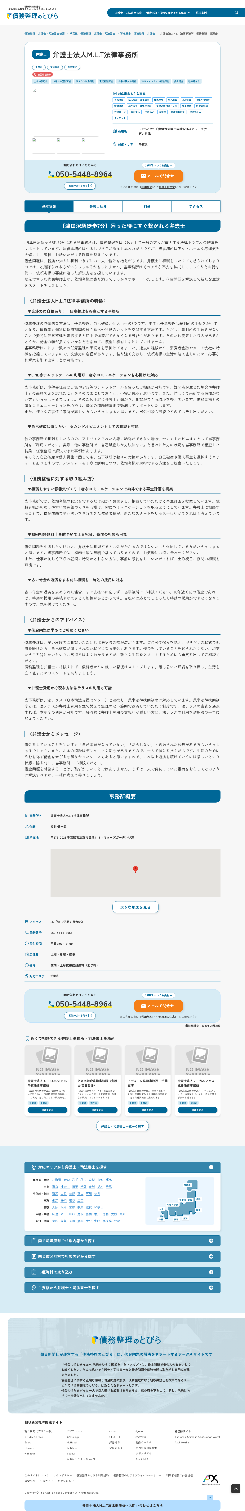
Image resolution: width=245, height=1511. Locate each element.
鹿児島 (107, 1221)
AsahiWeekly (182, 1442)
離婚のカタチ (144, 1442)
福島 (109, 1179)
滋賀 (89, 1207)
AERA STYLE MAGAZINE (81, 1459)
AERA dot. (73, 1448)
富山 (80, 1193)
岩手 (75, 1179)
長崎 (72, 1221)
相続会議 (141, 1437)
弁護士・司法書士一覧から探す (122, 1126)
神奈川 (65, 1186)
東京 (55, 1186)
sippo (112, 1431)
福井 (97, 1193)
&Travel (38, 1437)
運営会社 (29, 1481)
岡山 (63, 1214)
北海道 (56, 1179)
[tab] (49, 206)
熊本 (80, 1221)
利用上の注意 (167, 187)
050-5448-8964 (83, 174)
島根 (89, 1214)
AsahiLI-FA (142, 1459)
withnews (29, 1453)
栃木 (100, 1186)
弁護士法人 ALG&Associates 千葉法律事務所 (47, 1082)
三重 (80, 1200)
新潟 (55, 1193)
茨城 (92, 1186)
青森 (67, 1179)
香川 (97, 1214)
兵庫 (63, 1207)
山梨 (63, 1193)
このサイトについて (36, 1475)
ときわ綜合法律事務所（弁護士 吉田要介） (97, 1082)
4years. (140, 1431)
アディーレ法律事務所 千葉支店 (147, 1082)
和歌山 (98, 1207)
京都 (72, 1207)
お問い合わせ (66, 1481)
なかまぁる (116, 1448)
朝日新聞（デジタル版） (39, 1431)
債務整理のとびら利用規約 (93, 1475)
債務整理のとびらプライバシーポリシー (137, 1475)
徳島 (106, 1214)
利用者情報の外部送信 (179, 1475)
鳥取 (80, 1214)
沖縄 (117, 1221)
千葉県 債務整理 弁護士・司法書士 (92, 33)
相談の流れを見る (78, 185)
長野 (72, 1193)
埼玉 (75, 1186)
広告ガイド (46, 1481)
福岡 (55, 1221)
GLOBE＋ (115, 1437)
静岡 (63, 1200)
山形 (100, 1179)
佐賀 (63, 1221)
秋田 (83, 1179)
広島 (55, 1214)
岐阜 (72, 1200)
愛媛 (114, 1214)
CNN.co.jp (73, 1437)
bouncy (71, 1453)
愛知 (55, 1200)
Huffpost (72, 1442)
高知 (122, 1214)
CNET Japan (74, 1431)
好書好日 (114, 1442)
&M (26, 1437)
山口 (72, 1214)
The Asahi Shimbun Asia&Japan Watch (197, 1437)
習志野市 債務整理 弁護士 (137, 33)
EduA (27, 1442)
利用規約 (146, 187)
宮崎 (97, 1221)
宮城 (92, 1179)
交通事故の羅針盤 (146, 1448)
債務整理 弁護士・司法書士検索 (44, 33)
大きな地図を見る (135, 907)
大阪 (55, 1207)
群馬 (109, 1186)
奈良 (80, 1207)
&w (31, 1437)
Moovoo (29, 1448)
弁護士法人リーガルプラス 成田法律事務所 (196, 1082)
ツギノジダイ (144, 1453)
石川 (89, 1193)
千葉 (83, 1186)
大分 (89, 1221)
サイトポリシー (62, 1475)
